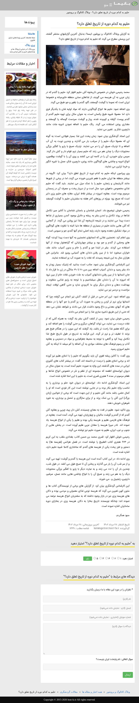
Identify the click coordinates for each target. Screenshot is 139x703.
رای (87, 558)
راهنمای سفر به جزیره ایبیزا (22, 149)
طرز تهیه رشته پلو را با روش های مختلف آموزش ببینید (22, 88)
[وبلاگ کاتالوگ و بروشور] (125, 4)
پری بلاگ (30, 45)
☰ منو (108, 5)
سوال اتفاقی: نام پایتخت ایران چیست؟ (114, 659)
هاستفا (31, 34)
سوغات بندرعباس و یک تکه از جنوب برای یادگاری (22, 203)
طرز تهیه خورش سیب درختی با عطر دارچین (24, 266)
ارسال (128, 675)
